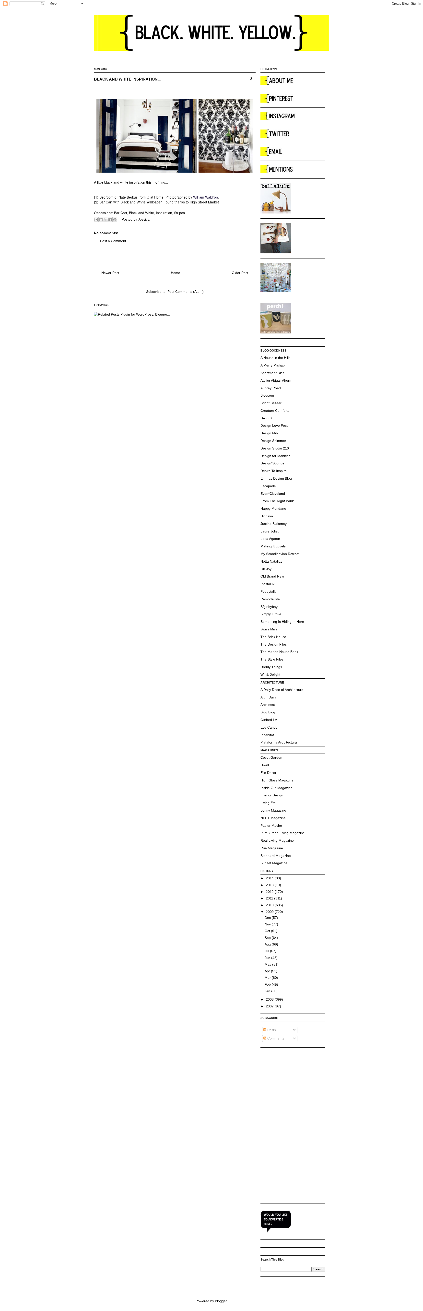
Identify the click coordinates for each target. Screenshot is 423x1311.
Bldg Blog (267, 712)
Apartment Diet (272, 373)
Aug (268, 944)
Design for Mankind (275, 456)
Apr (268, 971)
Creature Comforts (274, 411)
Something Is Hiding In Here (282, 622)
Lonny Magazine (273, 810)
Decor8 (266, 418)
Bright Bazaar (271, 403)
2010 (270, 905)
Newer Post (110, 273)
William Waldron (205, 197)
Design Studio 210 (274, 448)
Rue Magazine (271, 848)
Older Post (240, 273)
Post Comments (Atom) (185, 292)
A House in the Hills (275, 358)
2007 (270, 1006)
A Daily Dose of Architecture (281, 690)
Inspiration (164, 213)
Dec (268, 918)
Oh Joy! (266, 569)
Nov (268, 924)
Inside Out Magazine (276, 788)
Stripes (179, 213)
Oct (268, 931)
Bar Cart (120, 213)
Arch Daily (268, 697)
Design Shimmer (273, 441)
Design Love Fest (274, 425)
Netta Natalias (271, 561)
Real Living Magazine (277, 840)
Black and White (141, 213)
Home (175, 273)
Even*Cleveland (272, 494)
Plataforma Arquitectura (278, 742)
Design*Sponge (272, 463)
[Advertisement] (280, 1125)
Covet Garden (271, 757)
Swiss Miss (268, 629)
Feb (268, 984)
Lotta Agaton (270, 539)
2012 (270, 892)
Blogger (221, 1301)
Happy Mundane (273, 508)
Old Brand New (272, 576)
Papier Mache (271, 825)
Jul (267, 951)
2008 (270, 999)
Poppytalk (268, 591)
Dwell (264, 765)
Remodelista (270, 599)
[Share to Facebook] (110, 219)
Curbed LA (268, 720)
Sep (268, 938)
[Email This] (96, 219)
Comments (275, 1038)
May (268, 964)
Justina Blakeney (273, 524)
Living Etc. (268, 803)
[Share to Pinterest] (114, 219)
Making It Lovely (273, 546)
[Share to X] (105, 219)
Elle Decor (268, 773)
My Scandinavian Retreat (279, 554)
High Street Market (204, 202)
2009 (270, 912)
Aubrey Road (270, 388)
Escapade (268, 486)
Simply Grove (270, 614)
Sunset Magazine (273, 863)
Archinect (267, 705)
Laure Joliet (269, 531)
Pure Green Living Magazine (282, 833)
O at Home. (156, 197)
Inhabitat (267, 735)
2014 (270, 878)
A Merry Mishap (272, 365)
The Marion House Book (279, 652)
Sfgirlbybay (269, 607)
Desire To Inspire (273, 471)
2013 (270, 885)
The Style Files (271, 659)
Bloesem (267, 395)
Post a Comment (113, 241)
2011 (270, 898)
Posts (271, 1030)
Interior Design (271, 795)
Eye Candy (268, 727)
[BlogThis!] (100, 219)
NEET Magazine (273, 818)
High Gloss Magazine (277, 780)
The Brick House (273, 637)
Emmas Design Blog (276, 478)
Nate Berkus (128, 197)
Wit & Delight (270, 674)
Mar (268, 978)
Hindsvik (266, 516)
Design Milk (269, 433)
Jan (268, 991)
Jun (268, 958)
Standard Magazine (275, 856)
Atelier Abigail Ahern (275, 380)
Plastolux (267, 584)
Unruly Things (271, 667)
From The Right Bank (277, 501)
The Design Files (273, 644)
